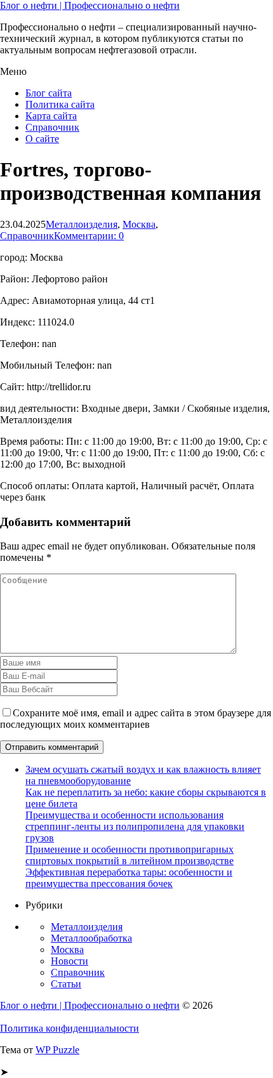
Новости (69, 961)
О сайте (42, 138)
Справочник (52, 127)
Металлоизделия (81, 224)
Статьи (66, 983)
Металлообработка (91, 938)
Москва (139, 224)
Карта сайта (51, 115)
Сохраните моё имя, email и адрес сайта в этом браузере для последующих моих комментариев (135, 718)
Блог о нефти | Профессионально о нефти (90, 5)
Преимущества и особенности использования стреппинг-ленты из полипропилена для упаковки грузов (134, 826)
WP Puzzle (57, 1049)
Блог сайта (48, 93)
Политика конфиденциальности (69, 1028)
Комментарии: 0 (89, 235)
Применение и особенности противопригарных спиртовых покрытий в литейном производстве (129, 855)
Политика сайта (60, 104)
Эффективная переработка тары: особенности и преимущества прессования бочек (128, 878)
